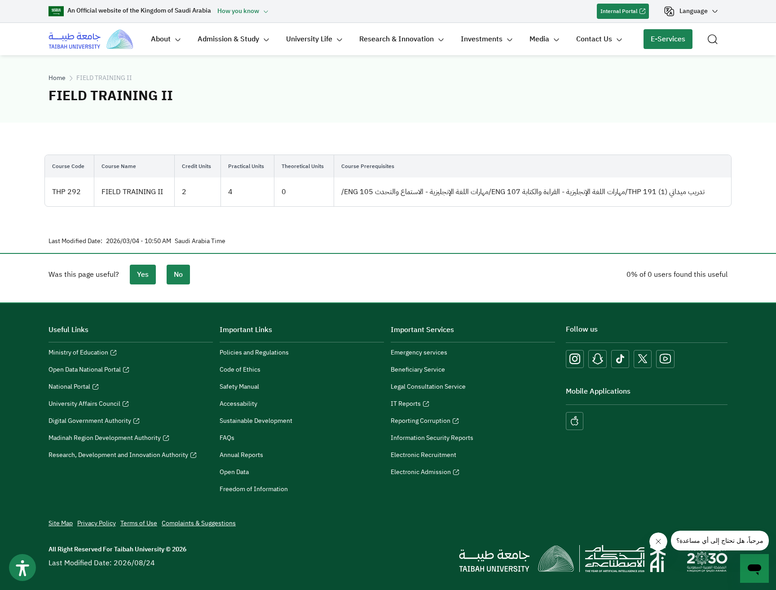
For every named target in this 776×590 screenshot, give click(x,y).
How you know (238, 11)
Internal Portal (617, 13)
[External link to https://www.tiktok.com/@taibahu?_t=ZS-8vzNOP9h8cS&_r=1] (620, 359)
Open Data (234, 472)
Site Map (60, 523)
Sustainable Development (256, 421)
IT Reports (406, 405)
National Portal (69, 388)
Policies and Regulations (254, 352)
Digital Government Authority (89, 422)
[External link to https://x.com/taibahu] (643, 359)
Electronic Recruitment (423, 455)
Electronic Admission (421, 473)
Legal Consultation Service (428, 386)
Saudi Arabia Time (200, 241)
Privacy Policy (96, 523)
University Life (309, 39)
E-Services (664, 41)
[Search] (713, 39)
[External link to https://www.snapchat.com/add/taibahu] (597, 359)
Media (539, 39)
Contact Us (594, 39)
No (178, 274)
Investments (482, 39)
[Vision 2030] (707, 558)
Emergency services (419, 352)
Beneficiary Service (418, 369)
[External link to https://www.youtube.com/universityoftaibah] (665, 359)
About (161, 39)
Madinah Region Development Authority (104, 439)
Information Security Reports (432, 438)
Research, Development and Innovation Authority (118, 456)
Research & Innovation (396, 39)
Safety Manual (239, 386)
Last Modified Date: (75, 241)
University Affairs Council (84, 405)
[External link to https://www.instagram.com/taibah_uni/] (575, 359)
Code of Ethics (240, 369)
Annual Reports (241, 455)
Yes (143, 274)
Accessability (238, 403)
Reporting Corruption (420, 422)
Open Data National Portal (84, 371)
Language (693, 11)
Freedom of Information (254, 489)
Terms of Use (138, 523)
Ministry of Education (78, 353)
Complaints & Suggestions (199, 523)
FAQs (227, 438)
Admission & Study (228, 39)
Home (57, 78)
